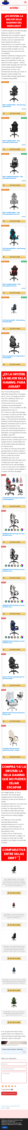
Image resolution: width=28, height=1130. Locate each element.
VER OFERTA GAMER (15, 113)
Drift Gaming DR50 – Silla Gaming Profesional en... (13, 321)
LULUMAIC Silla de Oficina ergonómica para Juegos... (11, 749)
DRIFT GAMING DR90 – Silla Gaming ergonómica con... (11, 213)
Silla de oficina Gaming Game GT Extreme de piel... (13, 677)
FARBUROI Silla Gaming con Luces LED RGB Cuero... (13, 534)
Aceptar (4, 1127)
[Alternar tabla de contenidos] (23, 1051)
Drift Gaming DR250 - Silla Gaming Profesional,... (13, 249)
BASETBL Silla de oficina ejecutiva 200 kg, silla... (13, 713)
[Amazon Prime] (23, 109)
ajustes (20, 1124)
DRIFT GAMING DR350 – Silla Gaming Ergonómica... (11, 285)
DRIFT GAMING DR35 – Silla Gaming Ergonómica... (13, 105)
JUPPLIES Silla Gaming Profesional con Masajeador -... (13, 498)
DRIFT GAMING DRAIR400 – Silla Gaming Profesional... (12, 177)
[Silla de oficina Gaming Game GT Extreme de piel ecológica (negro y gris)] (14, 665)
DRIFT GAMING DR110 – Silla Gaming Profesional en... (11, 141)
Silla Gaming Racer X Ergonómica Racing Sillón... (13, 356)
